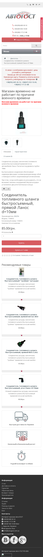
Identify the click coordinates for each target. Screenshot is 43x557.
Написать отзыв (27, 255)
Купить (21, 243)
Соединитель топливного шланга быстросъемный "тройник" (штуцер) (22, 280)
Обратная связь (8, 490)
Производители (7, 495)
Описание (7, 152)
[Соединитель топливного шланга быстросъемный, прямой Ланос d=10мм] (21, 122)
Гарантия (5, 488)
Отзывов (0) (8, 156)
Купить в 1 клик (21, 250)
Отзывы (5, 501)
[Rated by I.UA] (7, 555)
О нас (4, 484)
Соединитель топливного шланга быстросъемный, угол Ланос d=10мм (21, 387)
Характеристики (21, 152)
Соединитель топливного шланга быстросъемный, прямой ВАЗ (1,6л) (21, 351)
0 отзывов (16, 255)
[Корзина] (36, 5)
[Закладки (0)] (33, 5)
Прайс (4, 504)
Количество (7, 232)
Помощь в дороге (8, 506)
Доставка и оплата (9, 486)
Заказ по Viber (7, 508)
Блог (3, 511)
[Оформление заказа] (39, 5)
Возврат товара (8, 493)
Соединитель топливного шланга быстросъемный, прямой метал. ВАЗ (21, 315)
